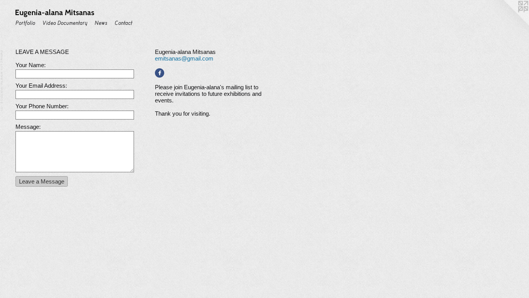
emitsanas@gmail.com (184, 58)
